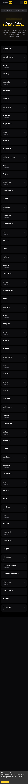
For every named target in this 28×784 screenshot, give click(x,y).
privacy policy (4, 778)
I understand (5, 782)
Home (5, 10)
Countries (18, 10)
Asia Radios (11, 10)
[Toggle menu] (25, 2)
